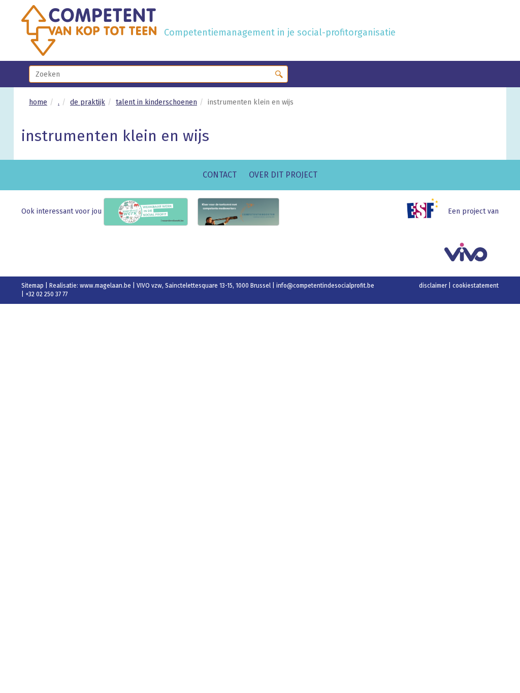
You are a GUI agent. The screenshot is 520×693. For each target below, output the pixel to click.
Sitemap (33, 285)
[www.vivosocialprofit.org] (469, 254)
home (38, 102)
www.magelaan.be (106, 285)
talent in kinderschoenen (156, 102)
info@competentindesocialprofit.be (325, 285)
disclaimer (433, 285)
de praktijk (87, 102)
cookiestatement (475, 285)
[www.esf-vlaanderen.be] (426, 211)
